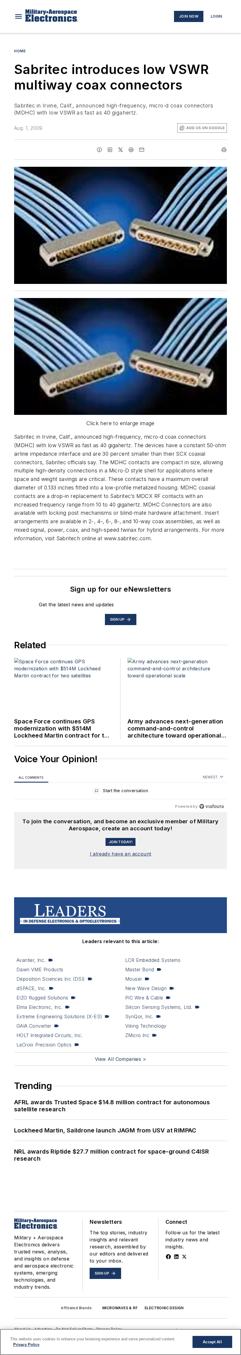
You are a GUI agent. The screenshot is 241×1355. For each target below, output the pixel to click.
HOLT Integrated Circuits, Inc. (49, 1035)
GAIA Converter (33, 1026)
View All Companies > (120, 1059)
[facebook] (99, 150)
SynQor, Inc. (139, 1016)
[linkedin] (110, 150)
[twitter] (120, 150)
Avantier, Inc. (31, 960)
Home (20, 51)
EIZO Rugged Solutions (42, 998)
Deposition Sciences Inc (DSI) (50, 979)
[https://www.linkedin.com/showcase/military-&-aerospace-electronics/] (176, 1257)
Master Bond (139, 969)
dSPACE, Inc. (31, 988)
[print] (224, 150)
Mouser (133, 979)
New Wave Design (146, 988)
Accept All (212, 1342)
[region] (120, 792)
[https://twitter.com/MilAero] (184, 1257)
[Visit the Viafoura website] (211, 806)
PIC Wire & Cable (144, 998)
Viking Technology (146, 1026)
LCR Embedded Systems (152, 960)
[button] (18, 16)
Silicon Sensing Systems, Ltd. (158, 1007)
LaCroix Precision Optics (44, 1045)
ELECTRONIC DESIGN (164, 1308)
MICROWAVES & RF (120, 1308)
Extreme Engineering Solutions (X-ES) (59, 1016)
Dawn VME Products (39, 969)
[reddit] (131, 150)
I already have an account (120, 854)
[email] (142, 150)
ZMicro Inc (137, 1035)
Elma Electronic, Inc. (39, 1007)
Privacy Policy (26, 1344)
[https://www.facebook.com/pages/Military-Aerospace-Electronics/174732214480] (168, 1257)
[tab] (31, 777)
